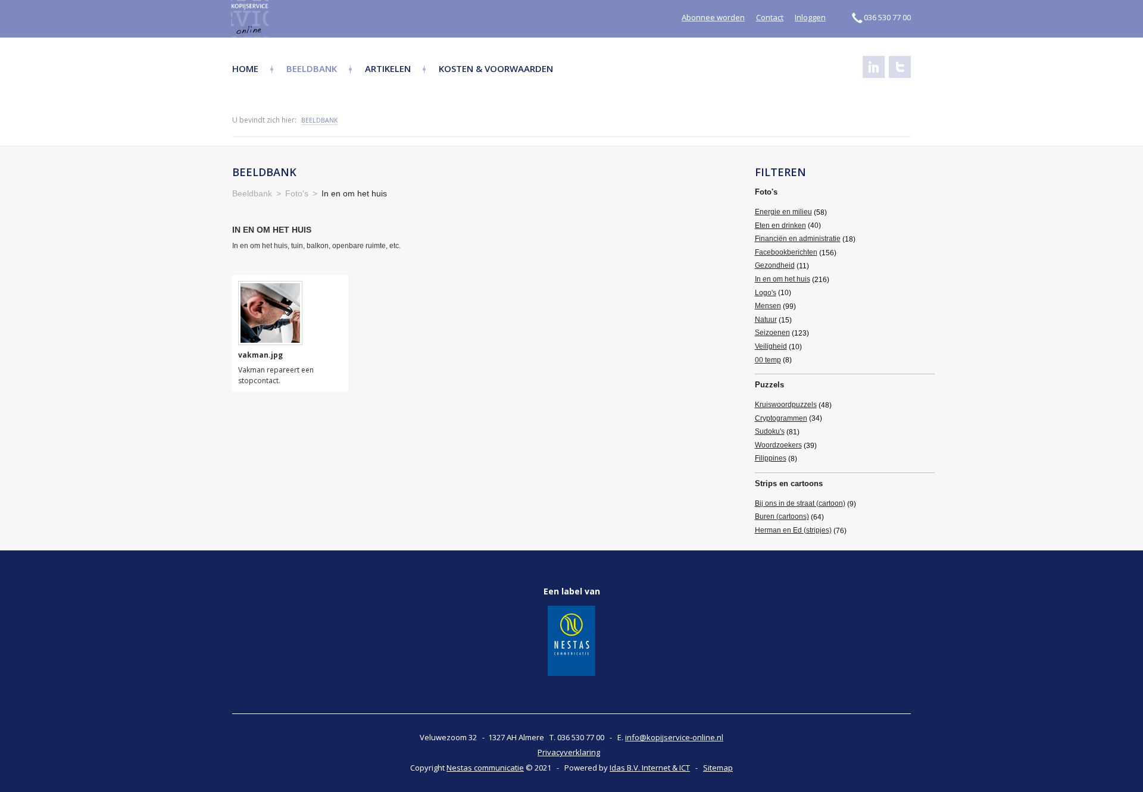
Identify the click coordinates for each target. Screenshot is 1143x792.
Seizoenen (772, 332)
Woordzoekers (778, 445)
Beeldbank (311, 68)
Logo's (765, 293)
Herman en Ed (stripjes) (793, 530)
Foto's (766, 191)
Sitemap (718, 767)
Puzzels (769, 384)
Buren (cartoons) (782, 516)
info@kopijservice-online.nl (674, 737)
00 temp (768, 360)
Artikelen (388, 68)
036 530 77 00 (887, 17)
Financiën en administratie (798, 238)
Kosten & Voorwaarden (496, 68)
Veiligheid (771, 346)
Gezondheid (775, 265)
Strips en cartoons (789, 483)
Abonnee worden (713, 17)
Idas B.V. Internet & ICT (650, 767)
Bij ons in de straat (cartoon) (800, 503)
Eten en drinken (780, 225)
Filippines (770, 458)
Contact (769, 17)
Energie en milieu (783, 212)
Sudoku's (770, 431)
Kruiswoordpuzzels (786, 404)
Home (245, 68)
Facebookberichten (786, 252)
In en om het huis (782, 279)
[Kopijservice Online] (281, 18)
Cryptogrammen (781, 418)
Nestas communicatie (485, 767)
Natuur (766, 319)
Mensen (768, 306)
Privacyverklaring (569, 752)
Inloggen (810, 17)
